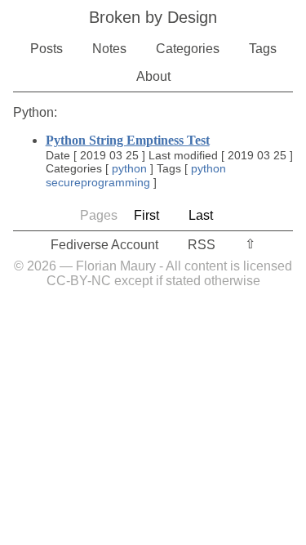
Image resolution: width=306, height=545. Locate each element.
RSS (201, 245)
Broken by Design (153, 17)
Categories (188, 49)
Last (200, 215)
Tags (263, 49)
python (129, 168)
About (153, 76)
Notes (109, 49)
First (146, 215)
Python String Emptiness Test (128, 140)
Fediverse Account (104, 245)
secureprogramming (98, 182)
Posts (46, 49)
